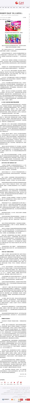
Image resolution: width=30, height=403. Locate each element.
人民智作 (21, 384)
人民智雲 (18, 384)
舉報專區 (20, 7)
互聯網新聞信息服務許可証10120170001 (8, 392)
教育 (3, 9)
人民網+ (5, 384)
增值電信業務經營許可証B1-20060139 (18, 392)
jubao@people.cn (27, 389)
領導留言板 (11, 384)
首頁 (0, 7)
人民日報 (2, 384)
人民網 (1, 9)
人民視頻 (14, 384)
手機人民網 (8, 384)
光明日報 (9, 17)
